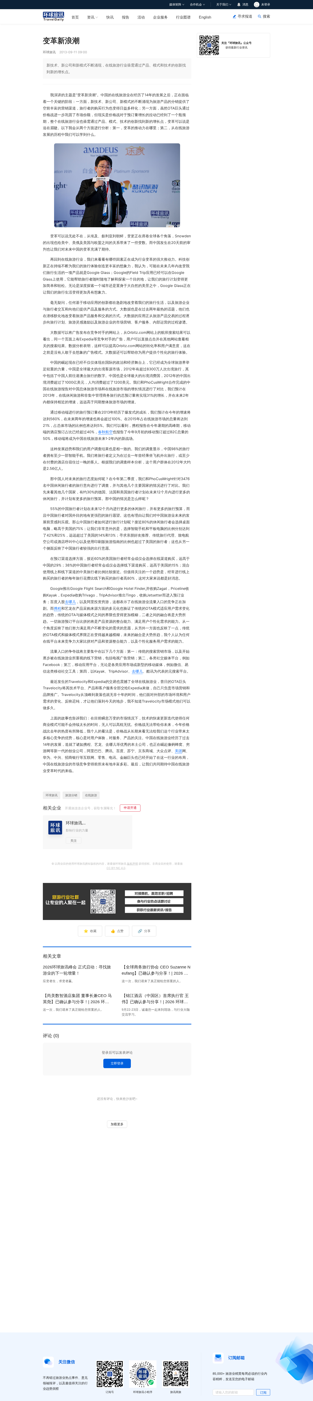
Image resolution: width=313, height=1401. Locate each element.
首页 (75, 17)
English (205, 17)
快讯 (110, 17)
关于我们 (222, 4)
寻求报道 (245, 16)
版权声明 (132, 863)
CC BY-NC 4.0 (116, 868)
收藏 (90, 931)
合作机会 (196, 4)
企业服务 (160, 17)
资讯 (90, 17)
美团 (178, 751)
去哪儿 (70, 601)
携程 (57, 608)
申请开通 (130, 808)
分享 (144, 931)
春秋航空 (105, 432)
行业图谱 (183, 17)
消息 (245, 4)
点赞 (117, 931)
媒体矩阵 (175, 4)
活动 (141, 17)
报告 (125, 17)
